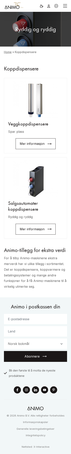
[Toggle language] (56, 6)
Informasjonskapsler (35, 422)
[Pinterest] (53, 390)
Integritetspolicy (35, 435)
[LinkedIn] (35, 390)
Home (8, 52)
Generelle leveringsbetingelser (35, 428)
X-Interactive (42, 447)
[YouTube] (44, 390)
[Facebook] (17, 390)
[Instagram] (26, 390)
